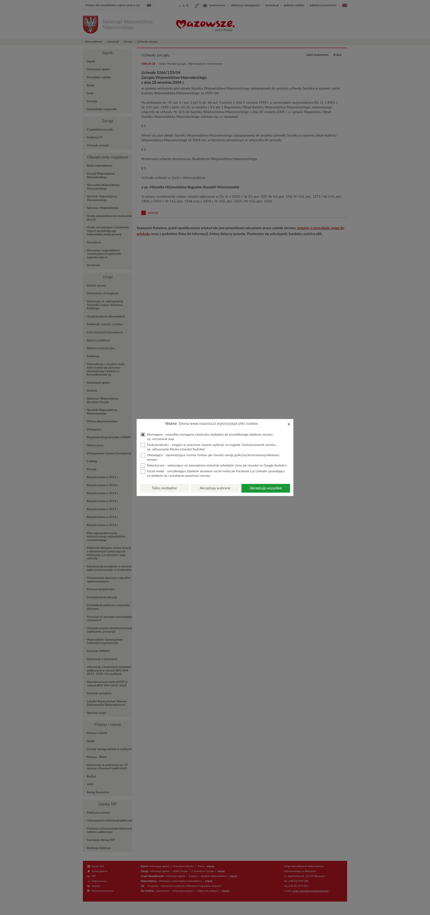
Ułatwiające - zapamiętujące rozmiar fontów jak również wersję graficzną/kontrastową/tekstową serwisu (213, 457)
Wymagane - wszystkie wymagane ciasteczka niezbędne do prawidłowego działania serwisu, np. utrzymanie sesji (210, 437)
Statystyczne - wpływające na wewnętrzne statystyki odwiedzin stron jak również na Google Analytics (217, 465)
